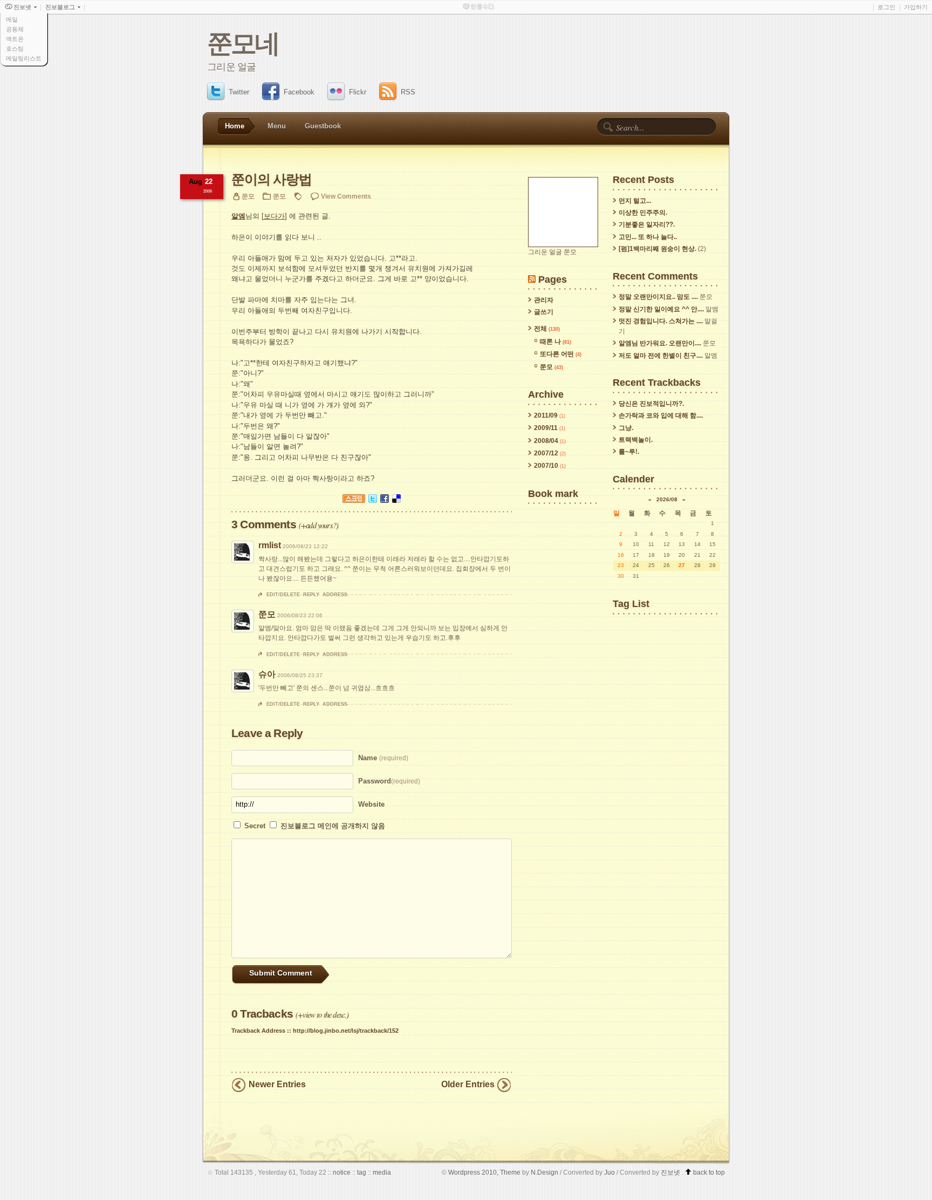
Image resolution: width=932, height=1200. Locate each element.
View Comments (346, 196)
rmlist (269, 545)
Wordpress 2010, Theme (484, 1172)
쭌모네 (243, 43)
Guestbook (323, 126)
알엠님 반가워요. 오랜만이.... (660, 343)
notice (342, 1172)
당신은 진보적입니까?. (651, 403)
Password (389, 781)
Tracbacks (262, 1013)
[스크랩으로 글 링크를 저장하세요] (353, 506)
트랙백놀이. (636, 440)
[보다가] (274, 216)
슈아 (267, 674)
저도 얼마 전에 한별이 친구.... (661, 355)
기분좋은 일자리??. (647, 224)
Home (234, 126)
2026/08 (666, 499)
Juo (609, 1172)
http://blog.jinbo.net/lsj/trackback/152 (346, 1030)
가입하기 (916, 7)
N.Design (544, 1172)
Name (383, 758)
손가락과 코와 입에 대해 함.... (661, 415)
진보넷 (670, 1172)
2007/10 (547, 465)
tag (361, 1172)
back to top (708, 1172)
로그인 (886, 7)
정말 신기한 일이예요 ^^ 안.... (661, 309)
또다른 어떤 (560, 354)
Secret (256, 826)
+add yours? (318, 525)
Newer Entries (277, 1084)
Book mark (553, 493)
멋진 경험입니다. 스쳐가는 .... (661, 321)
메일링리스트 (24, 58)
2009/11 (546, 428)
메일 (12, 19)
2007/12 (547, 453)
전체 (547, 328)
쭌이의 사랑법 (271, 179)
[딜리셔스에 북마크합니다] (396, 506)
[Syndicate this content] (532, 279)
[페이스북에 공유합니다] (384, 506)
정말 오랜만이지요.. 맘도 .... (658, 297)
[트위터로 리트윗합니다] (372, 506)
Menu (277, 126)
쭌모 (279, 196)
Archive (546, 394)
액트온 (15, 39)
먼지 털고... (635, 200)
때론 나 (555, 341)
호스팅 (15, 48)
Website (371, 804)
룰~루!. (629, 451)
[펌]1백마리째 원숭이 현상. (657, 249)
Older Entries (468, 1084)
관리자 (543, 300)
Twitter (239, 92)
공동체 (15, 29)
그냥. (626, 428)
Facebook (299, 92)
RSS (408, 92)
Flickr (357, 92)
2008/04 (547, 441)
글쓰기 (543, 312)
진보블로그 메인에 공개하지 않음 (332, 826)
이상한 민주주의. (643, 212)
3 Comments (263, 524)
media (382, 1172)
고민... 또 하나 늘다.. (648, 237)
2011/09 (546, 415)
